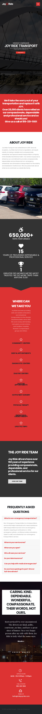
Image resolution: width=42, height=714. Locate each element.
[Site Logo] (7, 4)
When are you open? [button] (12, 548)
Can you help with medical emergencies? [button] (20, 563)
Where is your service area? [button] (14, 542)
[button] (38, 4)
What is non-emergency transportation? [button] (20, 518)
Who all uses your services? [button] (14, 553)
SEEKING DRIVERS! (20, 52)
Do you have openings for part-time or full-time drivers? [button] (19, 570)
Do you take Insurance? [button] (13, 558)
